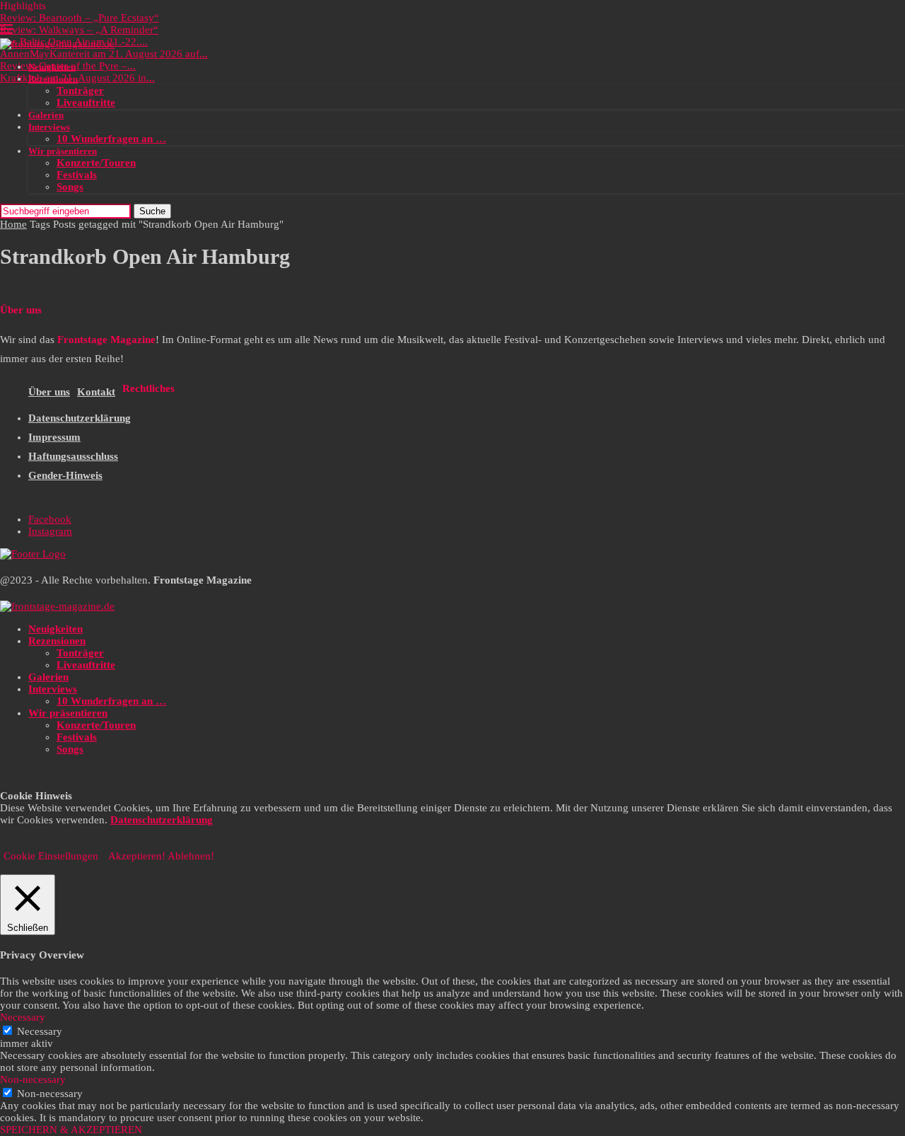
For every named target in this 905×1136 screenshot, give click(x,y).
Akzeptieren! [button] (136, 856)
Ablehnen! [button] (191, 856)
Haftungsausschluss (73, 456)
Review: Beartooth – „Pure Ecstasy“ (79, 17)
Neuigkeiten (52, 67)
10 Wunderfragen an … (111, 138)
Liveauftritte (86, 102)
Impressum (54, 437)
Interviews (49, 127)
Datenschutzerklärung (79, 418)
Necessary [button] (22, 1017)
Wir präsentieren (62, 151)
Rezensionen (53, 79)
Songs (70, 186)
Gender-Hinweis (65, 475)
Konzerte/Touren (96, 162)
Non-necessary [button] (33, 1079)
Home (13, 224)
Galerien (46, 115)
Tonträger (80, 90)
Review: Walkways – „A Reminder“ (79, 29)
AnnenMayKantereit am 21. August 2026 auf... (104, 53)
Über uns (49, 392)
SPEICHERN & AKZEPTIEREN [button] (71, 1129)
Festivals (77, 174)
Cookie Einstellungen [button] (51, 856)
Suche (152, 211)
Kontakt (96, 392)
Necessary (39, 1031)
